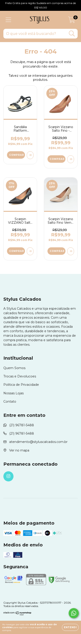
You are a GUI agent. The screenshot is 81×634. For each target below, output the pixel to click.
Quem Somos (14, 368)
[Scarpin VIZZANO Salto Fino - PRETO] (30, 251)
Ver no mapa (19, 450)
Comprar (16, 154)
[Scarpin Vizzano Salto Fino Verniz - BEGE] (70, 251)
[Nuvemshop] (17, 614)
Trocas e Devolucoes (19, 376)
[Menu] (8, 20)
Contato (9, 401)
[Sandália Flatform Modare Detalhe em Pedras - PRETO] (30, 155)
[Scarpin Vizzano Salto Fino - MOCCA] (70, 159)
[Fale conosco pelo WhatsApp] (74, 613)
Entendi (70, 627)
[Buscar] (72, 33)
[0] (71, 21)
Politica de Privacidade (21, 385)
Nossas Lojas (13, 393)
